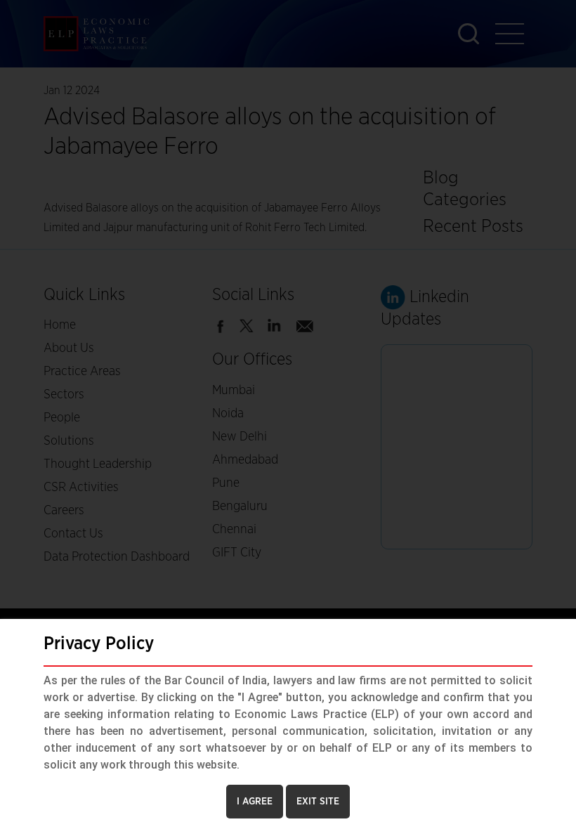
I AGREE (255, 802)
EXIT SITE (317, 802)
